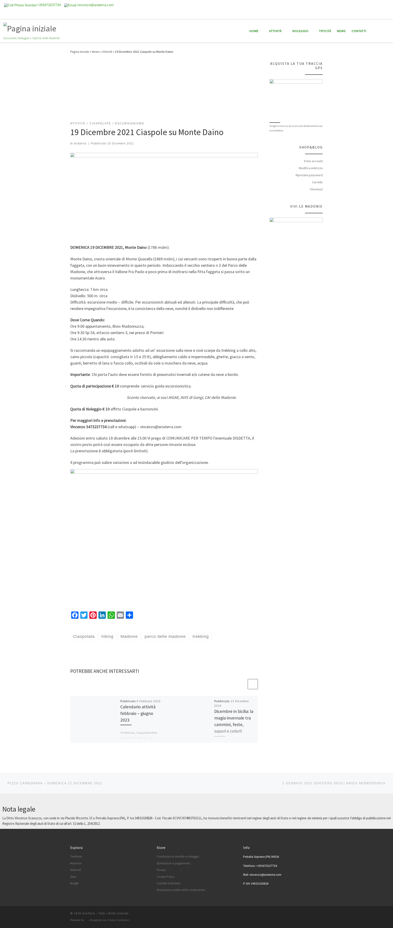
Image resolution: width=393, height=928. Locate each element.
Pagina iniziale (79, 52)
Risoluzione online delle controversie (181, 890)
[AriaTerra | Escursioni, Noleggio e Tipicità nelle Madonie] (29, 28)
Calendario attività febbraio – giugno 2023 (138, 713)
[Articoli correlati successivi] (253, 684)
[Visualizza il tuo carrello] (387, 31)
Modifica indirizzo (311, 168)
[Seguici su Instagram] (388, 14)
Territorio (76, 856)
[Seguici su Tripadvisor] (381, 14)
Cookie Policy (165, 877)
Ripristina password (309, 175)
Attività (107, 52)
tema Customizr (120, 920)
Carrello (317, 182)
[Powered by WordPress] (86, 920)
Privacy (161, 870)
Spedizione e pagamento (173, 863)
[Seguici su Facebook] (375, 14)
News (96, 52)
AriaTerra (88, 913)
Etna (73, 877)
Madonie (76, 863)
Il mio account (313, 161)
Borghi (74, 883)
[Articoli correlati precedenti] (242, 684)
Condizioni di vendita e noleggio (178, 856)
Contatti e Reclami (169, 883)
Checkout (316, 189)
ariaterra (80, 143)
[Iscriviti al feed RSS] (369, 14)
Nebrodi (75, 870)
